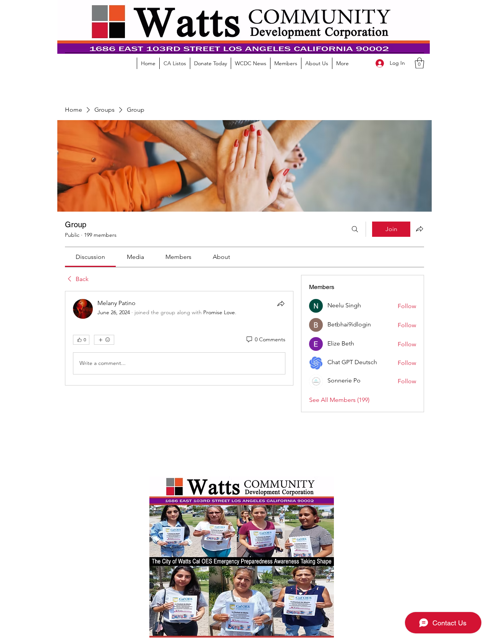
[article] (179, 338)
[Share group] (419, 228)
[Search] (354, 229)
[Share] (280, 303)
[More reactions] (104, 340)
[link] (90, 256)
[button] (419, 63)
